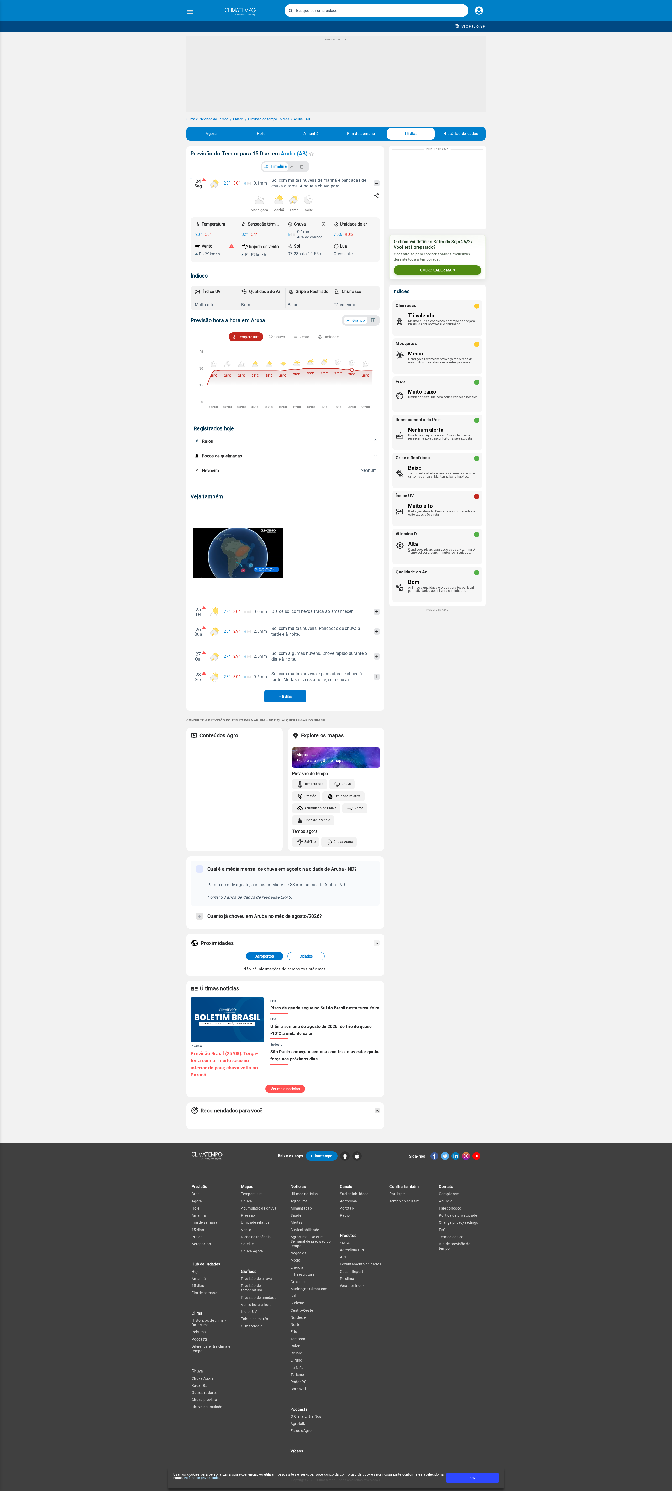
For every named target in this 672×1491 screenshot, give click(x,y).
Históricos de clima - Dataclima (209, 1322)
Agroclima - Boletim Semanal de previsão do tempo (311, 1241)
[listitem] (216, 298)
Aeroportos (264, 956)
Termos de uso (451, 1237)
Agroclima (299, 1201)
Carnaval (298, 1389)
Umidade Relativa (348, 796)
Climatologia (251, 1326)
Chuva (346, 784)
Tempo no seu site (404, 1201)
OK (472, 1478)
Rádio (345, 1215)
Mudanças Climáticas (309, 1289)
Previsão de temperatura (251, 1288)
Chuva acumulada (207, 1407)
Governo (298, 1282)
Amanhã (310, 133)
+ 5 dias (285, 696)
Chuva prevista (204, 1400)
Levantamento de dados (360, 1264)
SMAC (345, 1243)
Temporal (298, 1339)
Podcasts (200, 1339)
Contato (446, 1186)
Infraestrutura (303, 1274)
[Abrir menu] (190, 12)
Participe (397, 1194)
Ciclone (297, 1353)
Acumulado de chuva (258, 1208)
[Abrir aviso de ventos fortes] (231, 246)
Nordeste (298, 1317)
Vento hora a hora (256, 1304)
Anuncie (446, 1201)
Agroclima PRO (353, 1250)
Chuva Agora (343, 842)
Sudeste (297, 1303)
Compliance (449, 1194)
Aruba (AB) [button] (294, 153)
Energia (297, 1267)
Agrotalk (298, 1423)
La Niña (297, 1368)
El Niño (296, 1360)
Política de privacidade (201, 1478)
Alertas (297, 1222)
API (343, 1257)
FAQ (442, 1230)
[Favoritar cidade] (311, 153)
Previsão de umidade (258, 1297)
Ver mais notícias (285, 1089)
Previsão (199, 1186)
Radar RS (298, 1382)
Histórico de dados (460, 133)
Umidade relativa (255, 1222)
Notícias (298, 1186)
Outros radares (204, 1392)
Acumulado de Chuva (320, 808)
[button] (470, 26)
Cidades (306, 956)
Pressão (310, 796)
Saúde (296, 1215)
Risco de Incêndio (317, 820)
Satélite (310, 842)
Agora (211, 133)
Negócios (298, 1253)
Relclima (199, 1332)
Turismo (297, 1375)
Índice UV (249, 1312)
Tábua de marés (254, 1319)
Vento (359, 808)
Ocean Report (351, 1271)
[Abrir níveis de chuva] (324, 224)
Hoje (261, 133)
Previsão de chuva (256, 1278)
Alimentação (301, 1208)
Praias (197, 1237)
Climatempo (321, 1156)
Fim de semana (361, 133)
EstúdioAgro (301, 1431)
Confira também (404, 1186)
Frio (294, 1332)
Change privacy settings (458, 1222)
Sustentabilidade (305, 1230)
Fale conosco (450, 1208)
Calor (295, 1346)
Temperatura (313, 784)
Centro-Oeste (302, 1310)
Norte (295, 1324)
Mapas (247, 1186)
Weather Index (352, 1286)
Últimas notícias (304, 1194)
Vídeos (297, 1451)
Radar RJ (199, 1385)
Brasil (196, 1194)
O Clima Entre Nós (306, 1416)
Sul (293, 1296)
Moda (295, 1260)
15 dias (410, 133)
